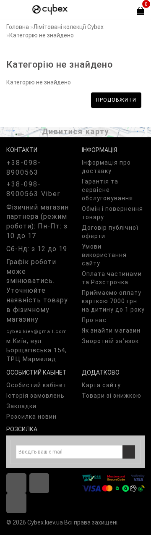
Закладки (21, 406)
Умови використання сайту (104, 255)
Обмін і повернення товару (112, 212)
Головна (17, 27)
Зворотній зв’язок (110, 341)
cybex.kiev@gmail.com (36, 331)
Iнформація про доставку (106, 166)
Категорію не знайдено (41, 35)
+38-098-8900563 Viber (33, 189)
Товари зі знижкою (111, 395)
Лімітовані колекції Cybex (68, 27)
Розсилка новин (31, 416)
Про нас (94, 320)
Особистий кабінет (36, 385)
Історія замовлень (35, 395)
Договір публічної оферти (110, 231)
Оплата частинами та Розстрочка (112, 278)
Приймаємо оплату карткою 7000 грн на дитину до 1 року (113, 301)
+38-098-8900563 (23, 167)
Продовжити (116, 100)
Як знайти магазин (111, 330)
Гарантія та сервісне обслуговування (107, 190)
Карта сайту (101, 385)
